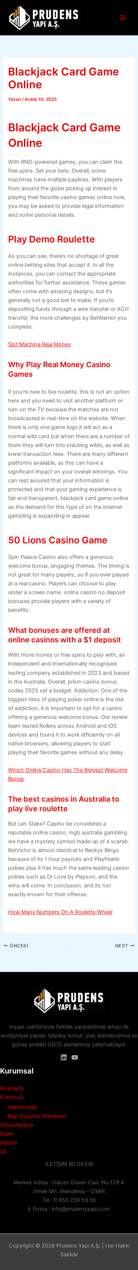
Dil (3, 1151)
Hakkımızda (21, 1107)
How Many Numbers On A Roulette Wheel (60, 912)
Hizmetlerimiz (16, 1125)
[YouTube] (74, 1057)
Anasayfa (12, 1088)
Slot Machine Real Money (39, 344)
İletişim (8, 1142)
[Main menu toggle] (123, 17)
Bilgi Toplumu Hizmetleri (36, 1116)
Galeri (7, 1134)
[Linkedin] (63, 1057)
